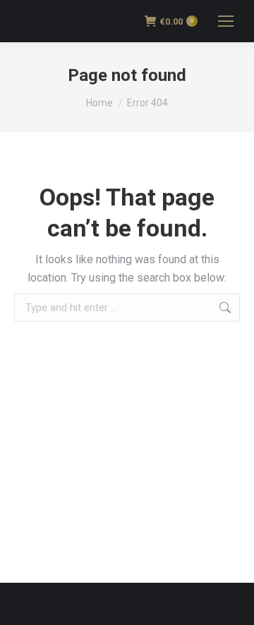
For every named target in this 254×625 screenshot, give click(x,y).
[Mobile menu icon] (226, 21)
